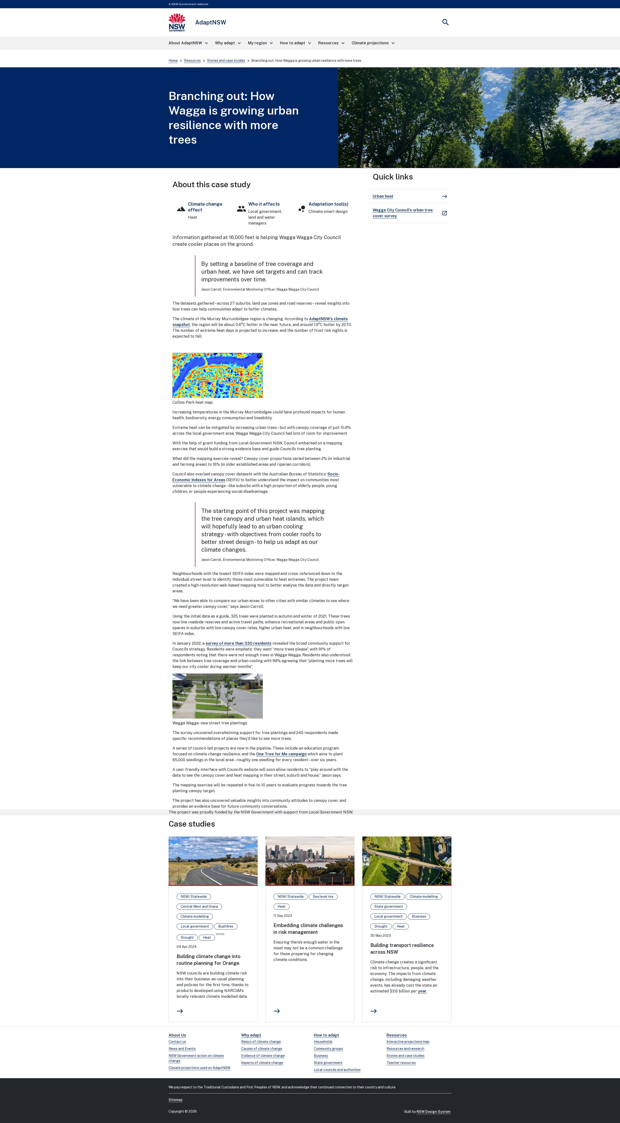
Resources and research (405, 1049)
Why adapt (251, 1035)
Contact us (177, 1042)
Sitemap (176, 1100)
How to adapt (326, 1035)
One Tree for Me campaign (281, 754)
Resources (192, 60)
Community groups (328, 1049)
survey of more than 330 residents (238, 643)
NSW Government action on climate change (196, 1058)
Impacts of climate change (262, 1063)
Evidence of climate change (263, 1056)
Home (173, 60)
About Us (177, 1035)
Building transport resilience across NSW (402, 948)
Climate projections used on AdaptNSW (199, 1068)
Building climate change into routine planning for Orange (208, 959)
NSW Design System (433, 1112)
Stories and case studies (226, 60)
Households (323, 1042)
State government (328, 1063)
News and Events (182, 1049)
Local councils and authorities (337, 1070)
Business (321, 1056)
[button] (188, 43)
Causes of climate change (261, 1049)
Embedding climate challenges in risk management (308, 928)
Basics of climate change (261, 1042)
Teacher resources (401, 1063)
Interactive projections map (408, 1042)
